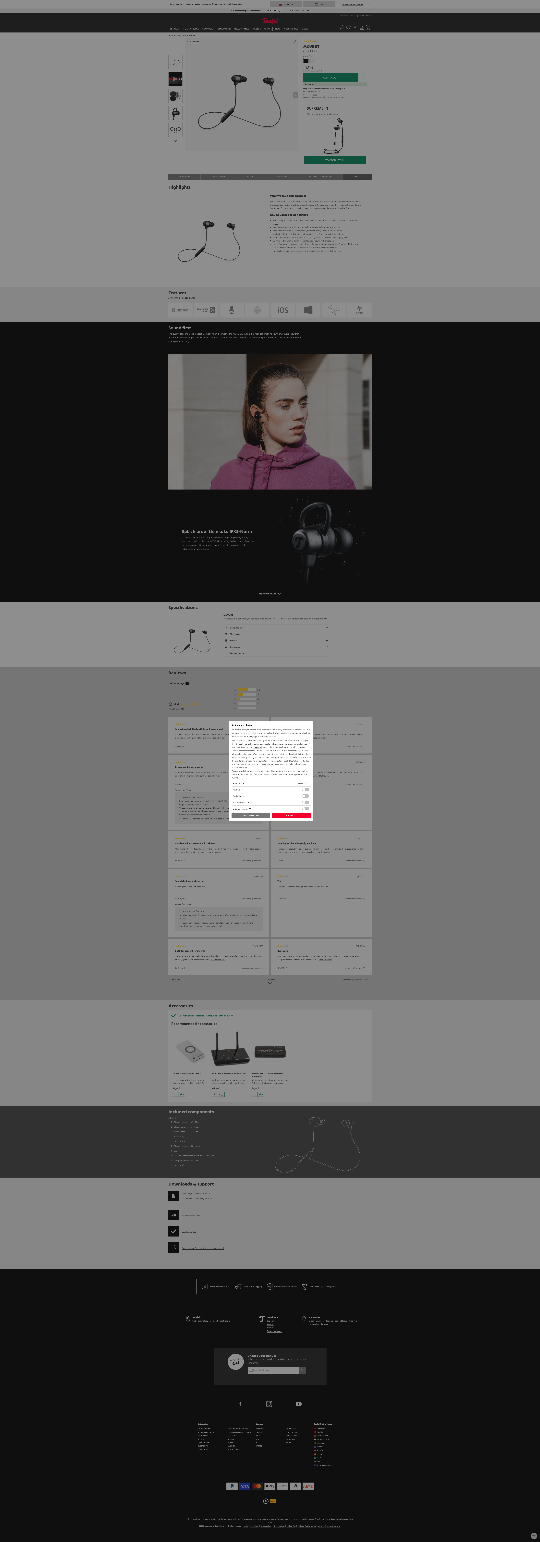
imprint (235, 777)
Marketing (237, 796)
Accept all (291, 815)
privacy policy (294, 774)
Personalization (239, 802)
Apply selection (251, 815)
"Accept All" (260, 757)
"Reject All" (257, 747)
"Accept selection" (239, 767)
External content (240, 808)
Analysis (236, 789)
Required (237, 783)
